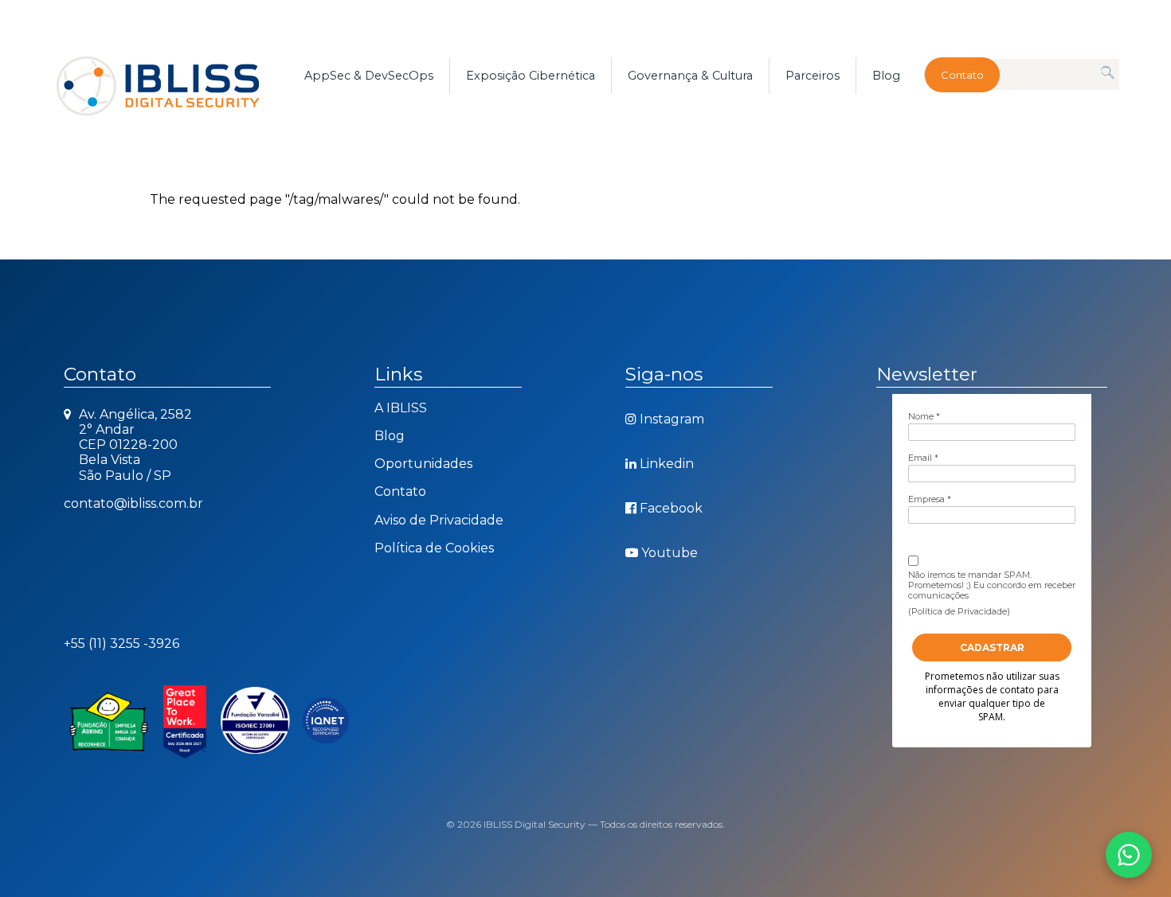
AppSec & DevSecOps (368, 75)
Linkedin (667, 463)
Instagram (672, 419)
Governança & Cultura (690, 75)
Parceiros (812, 75)
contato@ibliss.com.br (133, 503)
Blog (886, 75)
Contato (962, 74)
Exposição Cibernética (530, 75)
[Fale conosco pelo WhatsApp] (1129, 855)
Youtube (669, 552)
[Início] (176, 76)
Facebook (671, 508)
